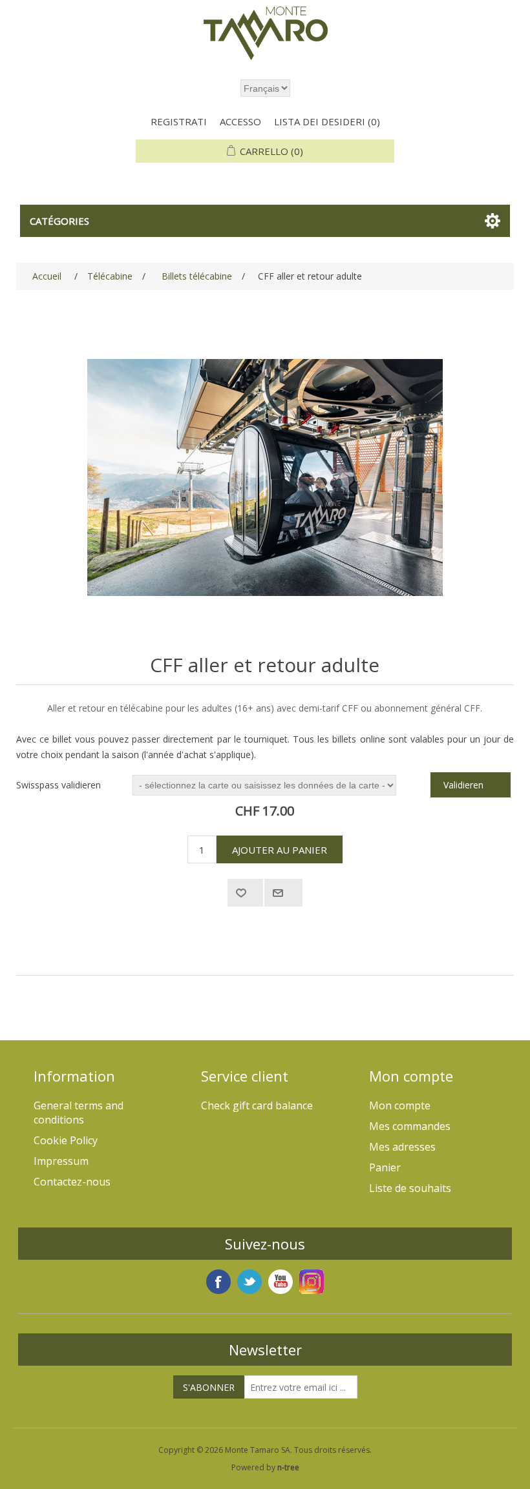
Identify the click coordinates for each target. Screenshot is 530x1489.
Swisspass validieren (58, 785)
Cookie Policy (66, 1140)
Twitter (249, 1281)
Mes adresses (402, 1147)
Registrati (179, 121)
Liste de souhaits (410, 1188)
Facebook (218, 1281)
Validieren (463, 785)
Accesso (240, 121)
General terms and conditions (78, 1112)
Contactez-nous (72, 1182)
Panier (385, 1167)
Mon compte (399, 1105)
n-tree (288, 1467)
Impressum (61, 1161)
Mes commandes (409, 1126)
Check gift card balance (257, 1105)
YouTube (280, 1281)
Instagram (311, 1281)
